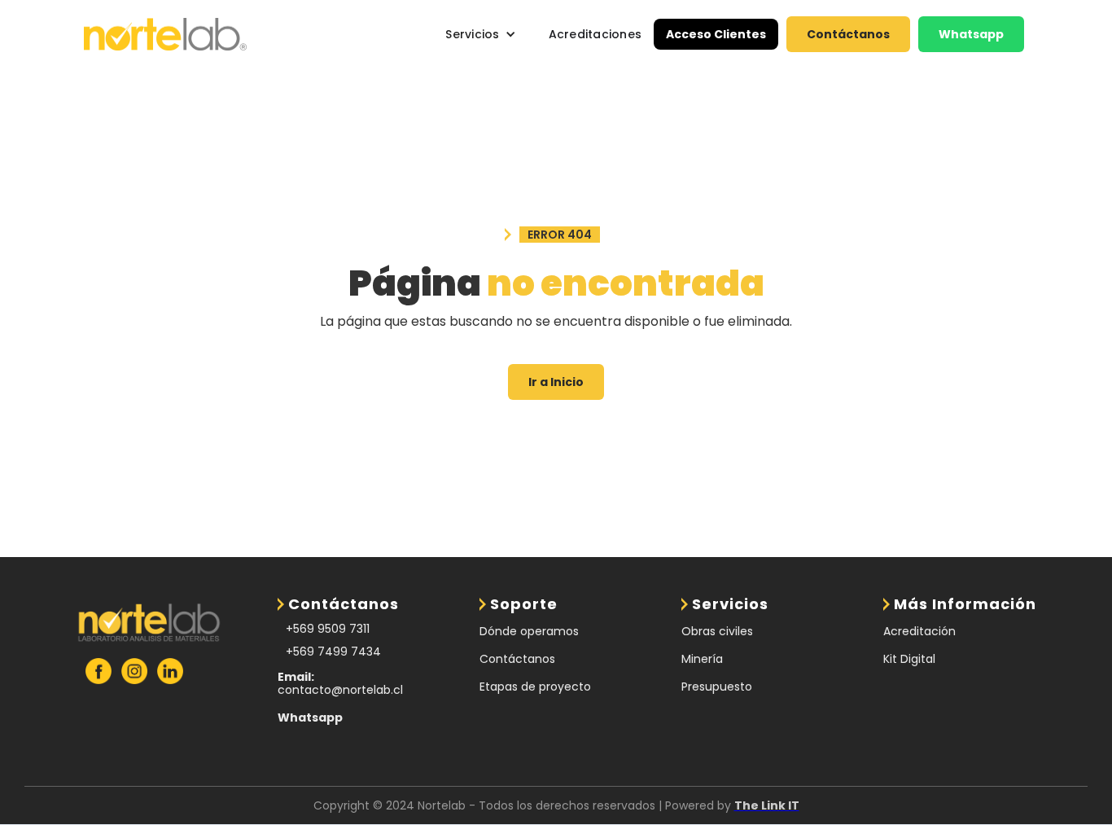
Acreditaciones (595, 34)
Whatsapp (971, 34)
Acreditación (919, 631)
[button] (480, 34)
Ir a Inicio (556, 382)
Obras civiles (717, 631)
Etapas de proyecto (535, 686)
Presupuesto (716, 686)
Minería (702, 658)
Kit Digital (909, 658)
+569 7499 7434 (333, 651)
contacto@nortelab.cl (340, 683)
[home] (165, 34)
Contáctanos (848, 34)
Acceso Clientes (716, 34)
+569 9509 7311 (328, 629)
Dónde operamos (529, 631)
